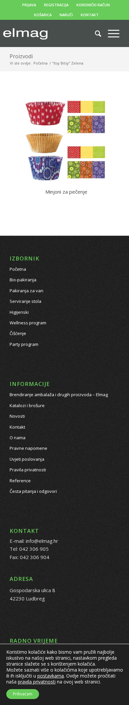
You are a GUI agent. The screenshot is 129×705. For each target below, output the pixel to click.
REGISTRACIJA (56, 4)
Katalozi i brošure (27, 405)
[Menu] (110, 33)
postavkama (50, 676)
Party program (24, 344)
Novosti (17, 416)
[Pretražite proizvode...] (94, 33)
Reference (20, 481)
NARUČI (66, 14)
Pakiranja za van (26, 291)
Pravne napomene (28, 448)
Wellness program (28, 323)
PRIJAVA (29, 4)
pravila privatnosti (37, 682)
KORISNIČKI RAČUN (93, 4)
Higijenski (19, 312)
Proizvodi (21, 56)
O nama (17, 438)
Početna (18, 269)
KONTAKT (90, 14)
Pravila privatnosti (28, 470)
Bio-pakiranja (23, 280)
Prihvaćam (22, 694)
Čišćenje (18, 333)
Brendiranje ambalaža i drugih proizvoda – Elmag (59, 395)
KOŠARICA (43, 14)
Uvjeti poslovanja (27, 459)
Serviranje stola (25, 301)
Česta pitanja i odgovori (33, 491)
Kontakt (17, 427)
